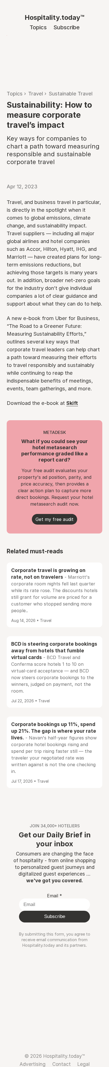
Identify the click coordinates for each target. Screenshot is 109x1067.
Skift (72, 403)
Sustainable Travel (71, 93)
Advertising (33, 1064)
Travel (35, 93)
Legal (83, 1064)
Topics (38, 27)
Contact (61, 1064)
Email (54, 895)
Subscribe (66, 27)
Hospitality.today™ (54, 17)
